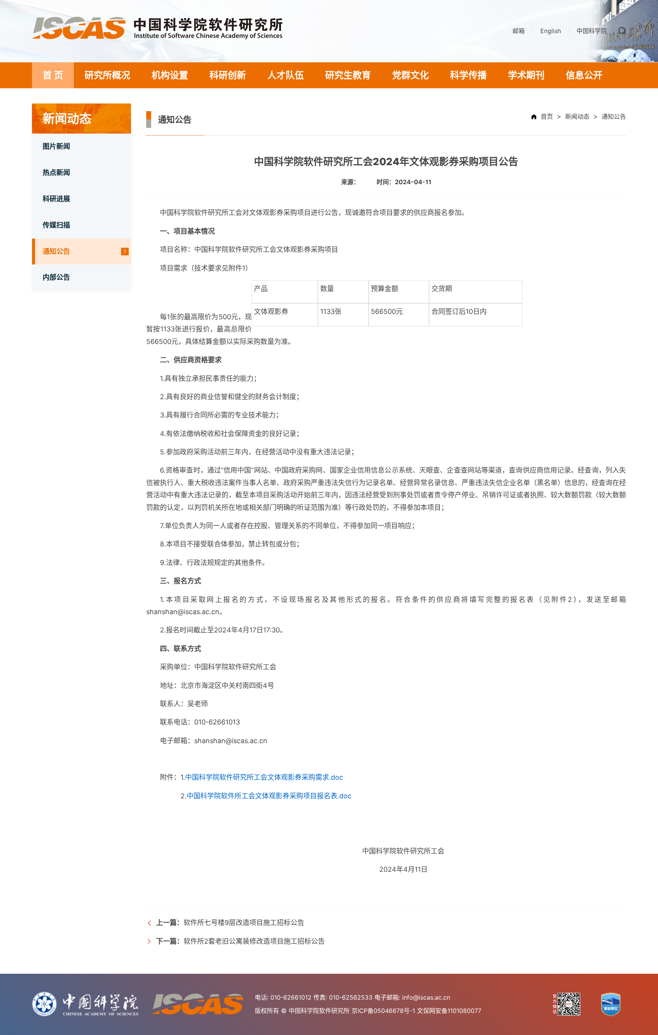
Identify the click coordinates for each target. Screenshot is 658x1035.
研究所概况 (107, 75)
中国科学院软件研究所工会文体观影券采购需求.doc (264, 777)
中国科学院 (592, 31)
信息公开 (584, 75)
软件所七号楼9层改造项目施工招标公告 (230, 923)
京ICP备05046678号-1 (383, 1010)
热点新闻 (56, 173)
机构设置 (170, 75)
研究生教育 (348, 75)
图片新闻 (56, 146)
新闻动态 (577, 116)
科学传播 (468, 75)
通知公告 (56, 251)
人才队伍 (285, 75)
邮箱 (519, 31)
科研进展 (56, 199)
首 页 (53, 75)
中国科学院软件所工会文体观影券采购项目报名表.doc (269, 796)
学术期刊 (526, 75)
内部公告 (56, 277)
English (550, 31)
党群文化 (410, 75)
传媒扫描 (56, 225)
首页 (547, 116)
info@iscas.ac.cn (426, 997)
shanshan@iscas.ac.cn (230, 741)
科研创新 (227, 75)
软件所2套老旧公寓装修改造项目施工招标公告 (240, 941)
